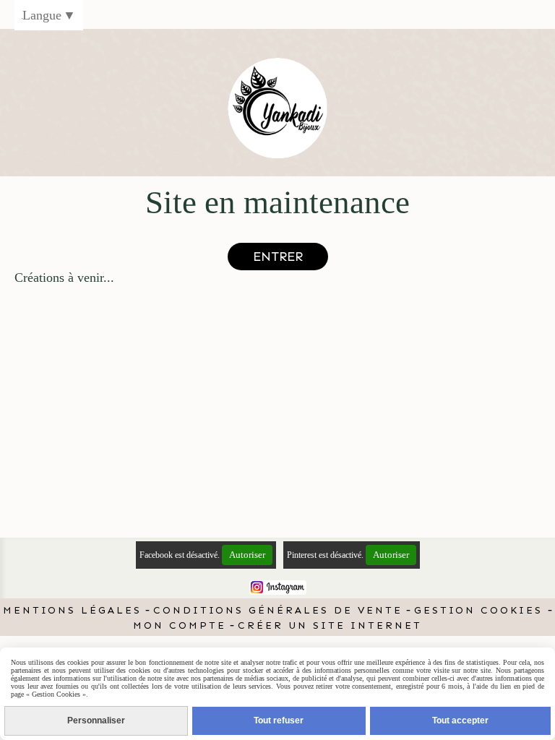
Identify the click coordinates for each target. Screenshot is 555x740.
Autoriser (247, 554)
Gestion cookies (481, 610)
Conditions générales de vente (278, 610)
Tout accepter (460, 720)
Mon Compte (179, 625)
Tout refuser (279, 720)
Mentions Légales (72, 610)
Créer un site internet (330, 625)
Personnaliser (96, 720)
